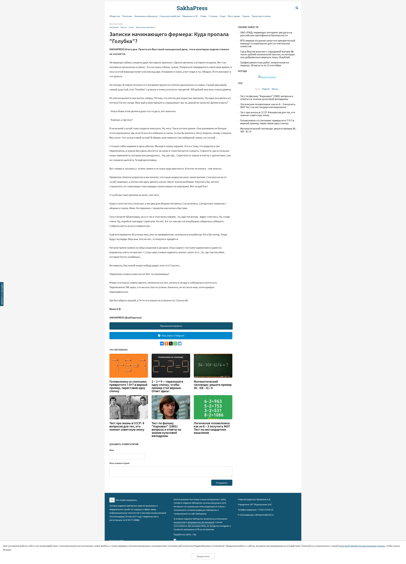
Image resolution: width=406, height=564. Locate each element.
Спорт (222, 16)
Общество (114, 16)
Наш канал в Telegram (173, 335)
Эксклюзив (113, 27)
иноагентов (179, 522)
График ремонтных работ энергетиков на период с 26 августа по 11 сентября (264, 64)
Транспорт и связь (261, 16)
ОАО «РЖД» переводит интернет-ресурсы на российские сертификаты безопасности (266, 34)
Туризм (246, 16)
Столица (213, 16)
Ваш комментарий (119, 463)
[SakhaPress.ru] (1, 294)
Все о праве (234, 16)
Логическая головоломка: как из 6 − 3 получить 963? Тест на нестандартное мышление (212, 428)
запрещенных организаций (200, 522)
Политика (127, 16)
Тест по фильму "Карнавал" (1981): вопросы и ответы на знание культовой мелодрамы (166, 429)
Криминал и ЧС (190, 16)
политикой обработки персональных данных (362, 545)
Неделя (266, 88)
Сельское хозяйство (170, 16)
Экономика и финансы (145, 16)
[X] (171, 343)
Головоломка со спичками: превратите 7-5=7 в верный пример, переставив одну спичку (128, 386)
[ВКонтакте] (162, 343)
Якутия (124, 27)
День (257, 88)
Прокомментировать (171, 325)
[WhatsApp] (175, 343)
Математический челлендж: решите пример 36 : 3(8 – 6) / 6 (213, 385)
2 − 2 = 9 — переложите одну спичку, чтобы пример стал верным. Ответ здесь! (167, 386)
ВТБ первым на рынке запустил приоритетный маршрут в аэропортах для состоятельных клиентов (267, 43)
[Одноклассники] (166, 343)
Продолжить (203, 556)
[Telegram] (180, 343)
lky (194, 534)
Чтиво (203, 16)
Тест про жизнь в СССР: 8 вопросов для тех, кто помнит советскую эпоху (126, 426)
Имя (111, 450)
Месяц (275, 88)
